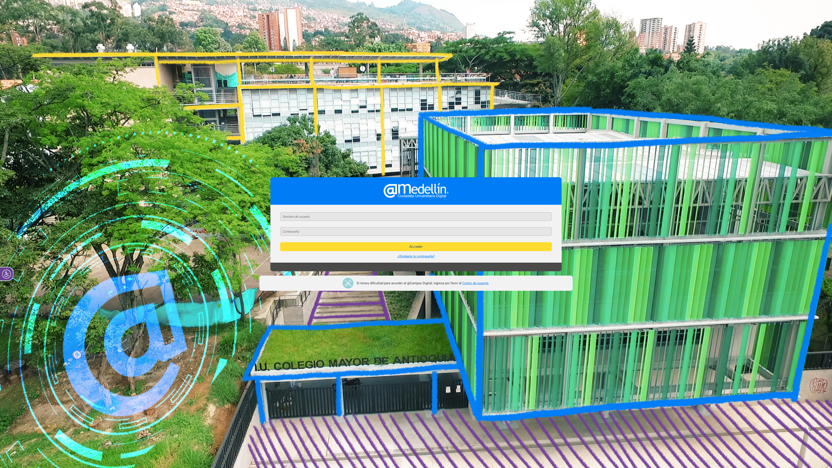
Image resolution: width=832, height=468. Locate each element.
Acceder (416, 246)
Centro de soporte (475, 283)
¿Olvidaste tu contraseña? (416, 256)
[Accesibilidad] (6, 274)
